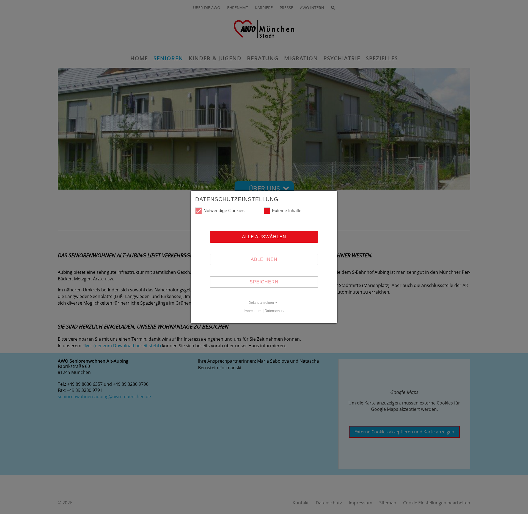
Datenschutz (275, 311)
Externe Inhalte (286, 210)
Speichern (264, 282)
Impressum (253, 311)
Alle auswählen (264, 236)
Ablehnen (264, 259)
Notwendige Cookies (224, 210)
